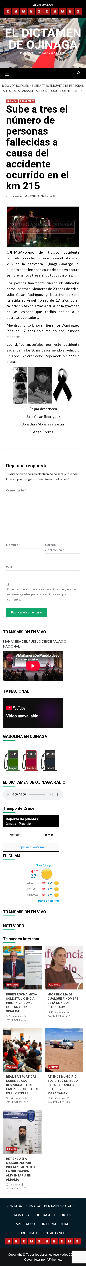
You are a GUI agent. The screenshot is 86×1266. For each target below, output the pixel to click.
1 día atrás (14, 1184)
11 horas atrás (58, 1012)
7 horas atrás (16, 1016)
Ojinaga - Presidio (18, 824)
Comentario (16, 490)
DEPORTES (62, 1215)
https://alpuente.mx (31, 847)
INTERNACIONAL (55, 1224)
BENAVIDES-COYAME (60, 1206)
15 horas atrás (58, 1098)
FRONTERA (21, 1215)
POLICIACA (41, 1215)
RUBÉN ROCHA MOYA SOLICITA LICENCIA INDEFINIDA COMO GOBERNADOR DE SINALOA (21, 1003)
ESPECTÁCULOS (26, 1224)
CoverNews (32, 1259)
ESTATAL (11, 1149)
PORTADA (14, 1206)
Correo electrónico (54, 547)
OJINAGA (12, 101)
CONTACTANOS (53, 1233)
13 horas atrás (16, 1098)
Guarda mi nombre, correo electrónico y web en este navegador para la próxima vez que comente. (42, 594)
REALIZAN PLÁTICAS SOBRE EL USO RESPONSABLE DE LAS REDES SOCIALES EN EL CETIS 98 (22, 1085)
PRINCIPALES (27, 101)
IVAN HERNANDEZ (38, 195)
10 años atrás (16, 195)
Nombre (13, 544)
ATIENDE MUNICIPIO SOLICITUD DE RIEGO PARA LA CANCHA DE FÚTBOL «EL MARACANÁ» (63, 1085)
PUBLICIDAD (27, 1233)
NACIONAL (12, 984)
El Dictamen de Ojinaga (43, 39)
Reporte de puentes (22, 819)
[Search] (78, 73)
